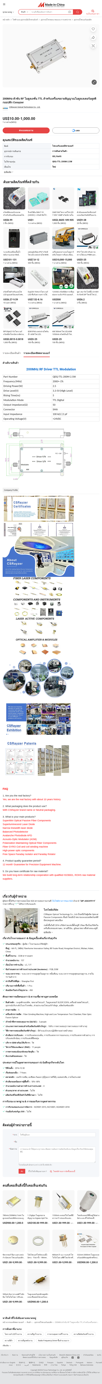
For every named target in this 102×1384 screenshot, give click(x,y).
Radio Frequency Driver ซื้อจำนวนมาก (53, 1340)
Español (60, 1362)
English (12, 1362)
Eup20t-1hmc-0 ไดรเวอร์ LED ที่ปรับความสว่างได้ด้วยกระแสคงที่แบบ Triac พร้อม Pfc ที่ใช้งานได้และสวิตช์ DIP (38, 293)
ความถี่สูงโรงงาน (34, 1334)
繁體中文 (32, 1362)
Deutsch (69, 1362)
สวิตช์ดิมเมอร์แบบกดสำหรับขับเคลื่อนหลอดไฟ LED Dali (13, 214)
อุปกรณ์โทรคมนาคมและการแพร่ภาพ (56, 19)
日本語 (41, 1362)
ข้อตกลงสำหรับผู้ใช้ (28, 1355)
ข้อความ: (13, 1149)
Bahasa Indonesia (86, 1365)
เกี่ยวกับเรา (4, 1355)
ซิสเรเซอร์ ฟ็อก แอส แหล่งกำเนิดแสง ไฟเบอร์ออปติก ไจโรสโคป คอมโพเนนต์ (13, 1257)
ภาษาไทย (54, 1365)
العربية (26, 1365)
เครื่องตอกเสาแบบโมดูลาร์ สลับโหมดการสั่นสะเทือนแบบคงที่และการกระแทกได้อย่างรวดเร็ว (63, 253)
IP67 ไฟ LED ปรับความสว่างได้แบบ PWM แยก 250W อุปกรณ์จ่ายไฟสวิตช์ (87, 253)
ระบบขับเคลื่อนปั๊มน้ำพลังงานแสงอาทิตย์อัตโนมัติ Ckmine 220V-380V (12, 253)
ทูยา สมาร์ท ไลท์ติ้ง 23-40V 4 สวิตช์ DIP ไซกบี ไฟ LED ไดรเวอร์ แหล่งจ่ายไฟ (88, 293)
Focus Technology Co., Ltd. (52, 1370)
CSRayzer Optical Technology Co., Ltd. (24, 107)
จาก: (15, 1134)
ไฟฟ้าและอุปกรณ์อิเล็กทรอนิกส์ (25, 19)
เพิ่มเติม (6, 1345)
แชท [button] (77, 130)
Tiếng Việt (73, 1365)
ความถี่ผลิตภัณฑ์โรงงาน (84, 1334)
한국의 (18, 1365)
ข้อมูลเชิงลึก (54, 1357)
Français (50, 1362)
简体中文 (22, 1362)
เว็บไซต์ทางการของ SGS (62, 900)
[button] (4, 4)
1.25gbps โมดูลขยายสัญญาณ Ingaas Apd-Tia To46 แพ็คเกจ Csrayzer (37, 1218)
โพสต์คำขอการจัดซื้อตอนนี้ (62, 1171)
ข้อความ (15, 1355)
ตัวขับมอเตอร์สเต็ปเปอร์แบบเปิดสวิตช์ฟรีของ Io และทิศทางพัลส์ (86, 214)
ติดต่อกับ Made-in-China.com (69, 1355)
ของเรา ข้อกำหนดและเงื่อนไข (78, 1375)
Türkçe (63, 1365)
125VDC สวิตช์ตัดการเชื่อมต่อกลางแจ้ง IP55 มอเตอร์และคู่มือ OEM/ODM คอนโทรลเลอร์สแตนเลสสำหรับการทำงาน (63, 293)
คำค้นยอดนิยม (88, 1355)
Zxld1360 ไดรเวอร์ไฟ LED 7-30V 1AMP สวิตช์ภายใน (62, 213)
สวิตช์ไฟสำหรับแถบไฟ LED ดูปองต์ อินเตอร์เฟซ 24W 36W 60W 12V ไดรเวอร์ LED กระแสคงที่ (13, 293)
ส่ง (22, 1171)
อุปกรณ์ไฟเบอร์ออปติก (83, 19)
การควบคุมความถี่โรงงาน (57, 1334)
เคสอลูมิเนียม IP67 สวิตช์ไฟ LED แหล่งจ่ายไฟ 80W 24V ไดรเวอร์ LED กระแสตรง (38, 253)
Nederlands (36, 1365)
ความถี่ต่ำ (9, 1340)
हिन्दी (45, 1365)
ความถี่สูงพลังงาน (25, 1340)
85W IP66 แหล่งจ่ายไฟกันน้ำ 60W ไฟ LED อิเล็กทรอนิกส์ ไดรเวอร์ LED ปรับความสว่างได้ (38, 333)
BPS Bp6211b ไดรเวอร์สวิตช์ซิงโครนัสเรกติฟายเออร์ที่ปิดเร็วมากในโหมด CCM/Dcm (13, 333)
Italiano (89, 1362)
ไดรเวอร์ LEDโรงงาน (13, 1334)
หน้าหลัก (6, 19)
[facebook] (73, 1357)
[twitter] (78, 1357)
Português (79, 1362)
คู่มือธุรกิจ (64, 1357)
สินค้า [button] (23, 12)
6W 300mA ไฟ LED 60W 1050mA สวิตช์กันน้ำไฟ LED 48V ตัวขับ (62, 333)
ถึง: (16, 1141)
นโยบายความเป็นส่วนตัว (47, 1355)
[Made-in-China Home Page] (51, 4)
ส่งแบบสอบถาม (26, 130)
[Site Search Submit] (77, 12)
